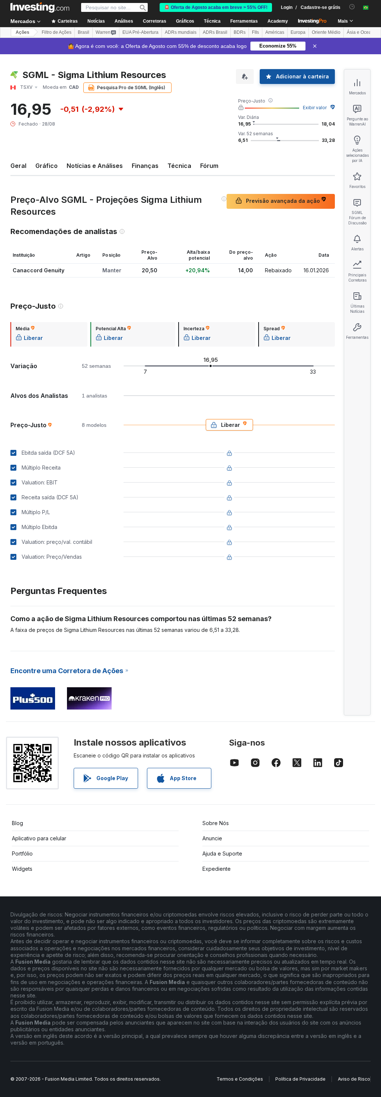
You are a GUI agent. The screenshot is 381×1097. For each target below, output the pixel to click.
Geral (18, 165)
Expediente (216, 869)
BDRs (240, 32)
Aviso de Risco (354, 1079)
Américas (274, 32)
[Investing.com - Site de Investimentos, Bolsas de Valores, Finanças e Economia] (39, 7)
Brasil (83, 32)
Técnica (179, 165)
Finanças (145, 165)
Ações (22, 32)
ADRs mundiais (180, 32)
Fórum (209, 165)
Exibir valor (315, 107)
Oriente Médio (326, 32)
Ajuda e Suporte (222, 853)
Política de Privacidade (300, 1079)
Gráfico (46, 165)
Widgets (22, 869)
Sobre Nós (215, 823)
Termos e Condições (240, 1079)
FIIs (255, 32)
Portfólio (22, 853)
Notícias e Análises (95, 165)
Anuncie (212, 838)
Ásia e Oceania (362, 32)
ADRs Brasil (215, 32)
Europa (298, 32)
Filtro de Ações (56, 32)
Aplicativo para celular (39, 838)
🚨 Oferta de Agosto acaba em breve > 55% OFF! (216, 7)
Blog (17, 823)
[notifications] (352, 6)
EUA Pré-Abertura (140, 32)
